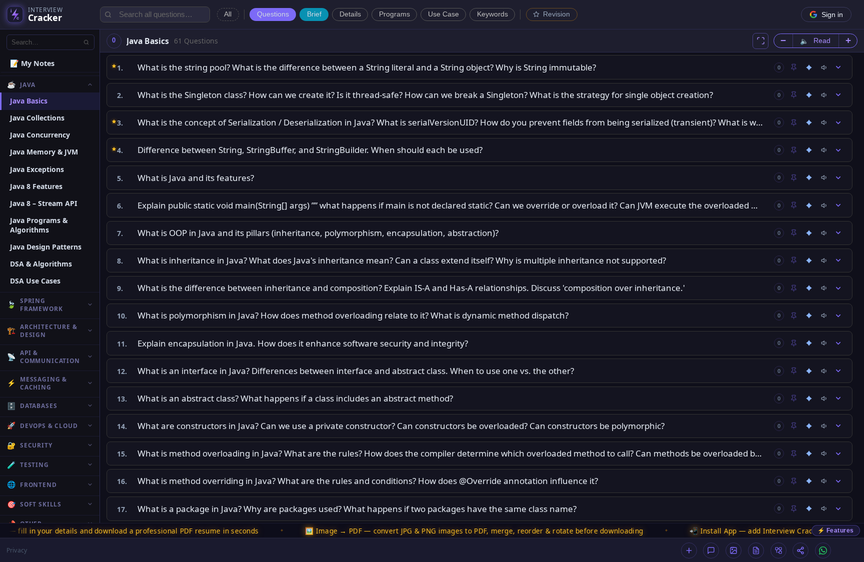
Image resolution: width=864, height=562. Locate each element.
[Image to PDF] (734, 550)
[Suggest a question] (689, 550)
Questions (273, 14)
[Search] (87, 42)
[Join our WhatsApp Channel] (823, 550)
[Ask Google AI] (809, 67)
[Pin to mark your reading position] (793, 67)
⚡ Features (836, 531)
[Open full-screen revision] (760, 41)
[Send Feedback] (711, 550)
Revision (556, 14)
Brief (314, 14)
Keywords (492, 14)
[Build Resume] (756, 550)
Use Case (443, 14)
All (228, 14)
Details (350, 14)
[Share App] (800, 550)
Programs (394, 14)
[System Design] (778, 550)
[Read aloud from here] (824, 67)
